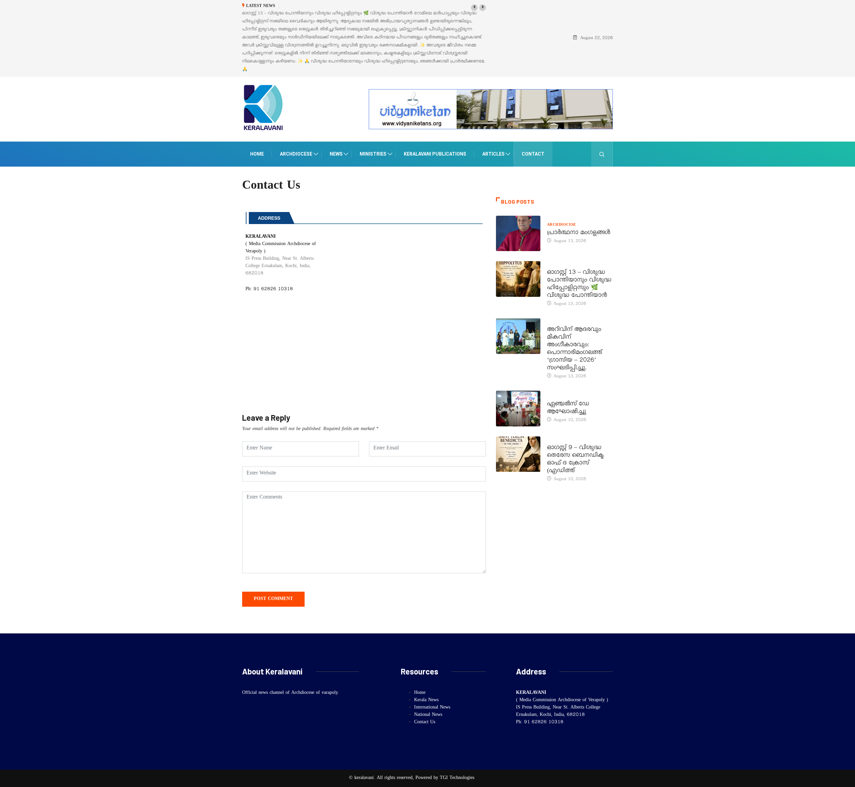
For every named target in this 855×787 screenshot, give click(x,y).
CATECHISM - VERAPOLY (571, 396)
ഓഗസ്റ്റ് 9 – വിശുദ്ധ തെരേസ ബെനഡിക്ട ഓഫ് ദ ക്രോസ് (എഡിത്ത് (575, 460)
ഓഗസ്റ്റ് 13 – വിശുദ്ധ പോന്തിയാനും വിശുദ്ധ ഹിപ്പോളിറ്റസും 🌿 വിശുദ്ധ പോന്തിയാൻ (579, 285)
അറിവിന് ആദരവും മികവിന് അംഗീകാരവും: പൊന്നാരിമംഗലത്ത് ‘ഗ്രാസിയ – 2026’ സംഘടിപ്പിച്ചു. (574, 349)
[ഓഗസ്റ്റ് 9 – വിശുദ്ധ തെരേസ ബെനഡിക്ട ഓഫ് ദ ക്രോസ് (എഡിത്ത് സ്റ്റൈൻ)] (518, 454)
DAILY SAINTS (560, 265)
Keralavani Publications (435, 154)
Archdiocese (296, 154)
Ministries (373, 154)
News (336, 154)
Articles (493, 154)
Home (257, 154)
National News (428, 715)
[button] (474, 7)
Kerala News (561, 322)
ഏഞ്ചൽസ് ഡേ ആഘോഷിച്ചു (568, 408)
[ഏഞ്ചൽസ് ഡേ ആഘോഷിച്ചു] (518, 408)
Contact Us (424, 722)
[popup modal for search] (602, 154)
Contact (533, 154)
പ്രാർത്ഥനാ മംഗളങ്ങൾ (579, 233)
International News (432, 708)
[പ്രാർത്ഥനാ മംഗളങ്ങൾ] (518, 233)
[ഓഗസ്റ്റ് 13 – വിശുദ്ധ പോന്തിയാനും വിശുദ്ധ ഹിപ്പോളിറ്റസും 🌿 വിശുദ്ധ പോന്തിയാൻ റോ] (518, 279)
